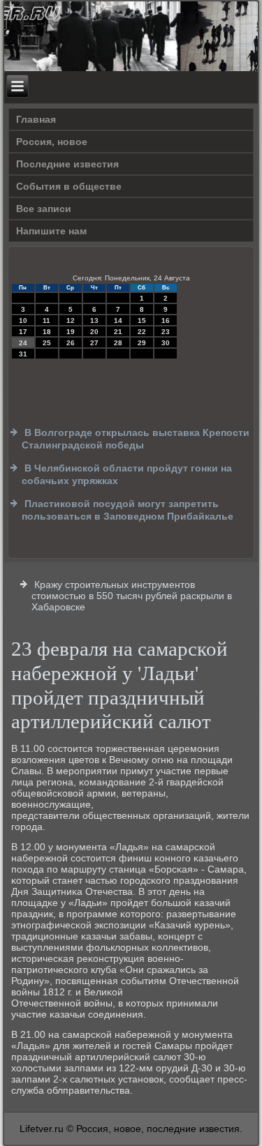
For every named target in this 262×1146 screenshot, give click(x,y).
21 (118, 331)
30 (165, 343)
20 (94, 331)
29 (142, 343)
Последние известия (67, 163)
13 (94, 320)
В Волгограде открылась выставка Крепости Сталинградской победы (135, 439)
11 (46, 320)
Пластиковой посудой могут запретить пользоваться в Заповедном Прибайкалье (127, 510)
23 (165, 331)
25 (47, 343)
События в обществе (69, 186)
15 (142, 320)
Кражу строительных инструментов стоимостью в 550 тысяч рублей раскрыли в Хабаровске (131, 595)
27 (94, 343)
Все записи (43, 208)
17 (23, 331)
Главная (36, 119)
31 (23, 354)
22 (142, 331)
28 (118, 343)
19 (70, 331)
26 (70, 343)
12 (70, 320)
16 (165, 320)
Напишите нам (51, 230)
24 (23, 343)
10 (23, 320)
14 (118, 320)
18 (47, 331)
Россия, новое (51, 141)
